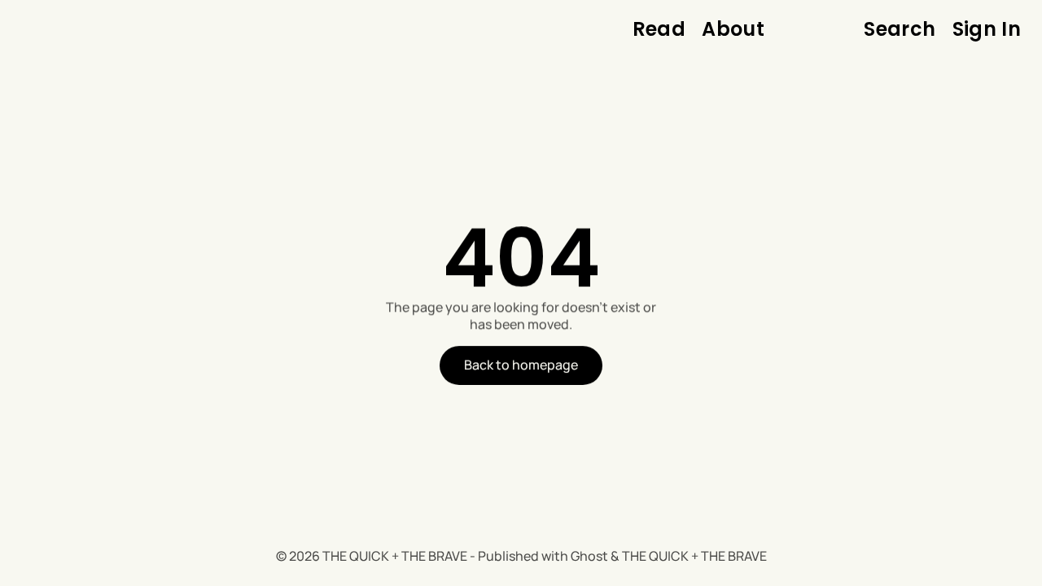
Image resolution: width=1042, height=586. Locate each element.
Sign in (987, 29)
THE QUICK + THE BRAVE (394, 556)
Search (899, 29)
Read (659, 29)
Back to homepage (521, 365)
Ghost (589, 556)
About (733, 29)
